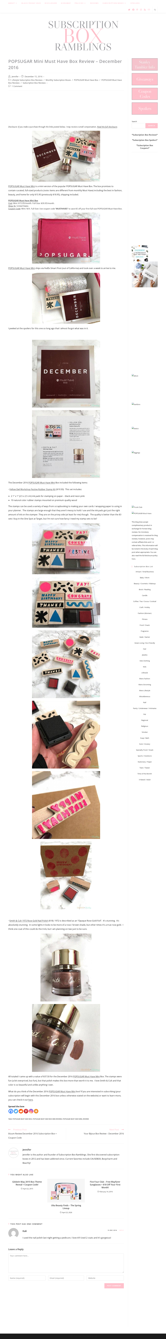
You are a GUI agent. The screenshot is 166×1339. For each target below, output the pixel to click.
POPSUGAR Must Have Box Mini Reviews (47, 1119)
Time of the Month (144, 774)
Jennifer (15, 76)
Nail (144, 702)
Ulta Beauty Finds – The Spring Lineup (66, 1207)
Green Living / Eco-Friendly (144, 643)
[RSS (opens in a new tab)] (145, 10)
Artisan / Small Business (145, 571)
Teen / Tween (145, 768)
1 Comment (17, 86)
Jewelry (144, 655)
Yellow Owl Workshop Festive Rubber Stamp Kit (32, 489)
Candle (144, 595)
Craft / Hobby (144, 607)
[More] (36, 1111)
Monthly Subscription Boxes (58, 80)
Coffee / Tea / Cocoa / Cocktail (144, 601)
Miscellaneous (144, 696)
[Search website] (155, 9)
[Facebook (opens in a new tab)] (133, 10)
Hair (144, 649)
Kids (144, 667)
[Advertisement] (66, 109)
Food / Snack (145, 625)
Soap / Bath (144, 738)
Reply (121, 1230)
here (30, 1099)
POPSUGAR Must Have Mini (21, 186)
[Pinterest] (26, 1111)
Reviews (86, 1119)
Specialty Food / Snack (144, 750)
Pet (144, 714)
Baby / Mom (144, 577)
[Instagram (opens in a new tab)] (141, 10)
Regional (144, 720)
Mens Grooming (145, 684)
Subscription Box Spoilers (144, 140)
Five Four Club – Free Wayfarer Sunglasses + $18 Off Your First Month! (105, 1184)
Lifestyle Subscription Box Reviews (27, 80)
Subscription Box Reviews (34, 83)
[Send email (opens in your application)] (149, 10)
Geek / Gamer (144, 637)
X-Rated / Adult (145, 779)
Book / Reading (145, 589)
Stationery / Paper (145, 762)
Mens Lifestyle (144, 690)
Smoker (145, 732)
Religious (144, 726)
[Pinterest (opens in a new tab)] (137, 10)
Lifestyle (144, 673)
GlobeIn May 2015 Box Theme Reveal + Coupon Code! (27, 1183)
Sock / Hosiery (144, 744)
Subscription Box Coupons (145, 146)
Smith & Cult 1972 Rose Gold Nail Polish (28, 920)
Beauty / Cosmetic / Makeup (145, 583)
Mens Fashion (144, 678)
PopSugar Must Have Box (22, 1119)
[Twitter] (16, 1111)
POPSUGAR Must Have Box (86, 80)
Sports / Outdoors (145, 756)
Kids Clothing (145, 661)
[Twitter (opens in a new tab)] (129, 10)
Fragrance (144, 631)
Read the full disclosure (107, 126)
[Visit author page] (13, 1152)
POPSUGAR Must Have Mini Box (23, 200)
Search (134, 121)
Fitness (144, 619)
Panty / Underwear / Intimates (144, 708)
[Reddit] (21, 1111)
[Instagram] (31, 1111)
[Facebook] (11, 1111)
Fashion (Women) (144, 613)
